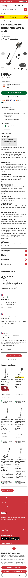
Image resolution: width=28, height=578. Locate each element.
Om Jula (3, 502)
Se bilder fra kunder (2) (10, 288)
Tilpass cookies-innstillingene (14, 575)
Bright (2, 34)
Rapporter (9, 307)
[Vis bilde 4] (14, 69)
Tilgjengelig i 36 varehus (7, 483)
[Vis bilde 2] (6, 69)
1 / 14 (22, 65)
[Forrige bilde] (3, 53)
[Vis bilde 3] (10, 69)
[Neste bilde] (25, 53)
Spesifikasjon (5, 251)
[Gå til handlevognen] (22, 5)
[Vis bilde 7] (25, 69)
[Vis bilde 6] (21, 69)
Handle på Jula (5, 498)
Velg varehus (6, 13)
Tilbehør (3, 255)
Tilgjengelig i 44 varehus (7, 442)
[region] (14, 561)
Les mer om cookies (11, 563)
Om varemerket (6, 264)
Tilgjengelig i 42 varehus (7, 402)
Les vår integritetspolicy (21, 563)
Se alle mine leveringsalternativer (11, 119)
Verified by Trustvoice (13, 359)
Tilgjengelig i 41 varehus (20, 402)
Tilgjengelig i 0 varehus (20, 442)
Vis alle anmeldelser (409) (14, 355)
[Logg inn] (15, 5)
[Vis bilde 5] (18, 69)
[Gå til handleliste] (19, 5)
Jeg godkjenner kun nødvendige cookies (14, 571)
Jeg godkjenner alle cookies (14, 567)
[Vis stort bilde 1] (14, 54)
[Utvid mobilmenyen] (26, 5)
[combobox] (14, 9)
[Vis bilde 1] (2, 69)
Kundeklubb (4, 506)
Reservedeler (5, 259)
